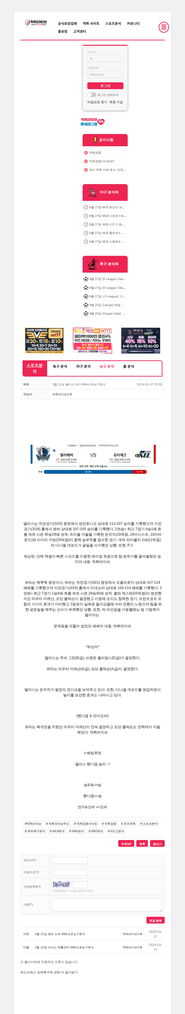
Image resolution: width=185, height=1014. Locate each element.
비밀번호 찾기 (97, 102)
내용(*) (28, 904)
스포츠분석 (113, 23)
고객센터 (79, 31)
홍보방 (62, 31)
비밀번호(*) (31, 872)
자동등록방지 (32, 886)
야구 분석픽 (109, 192)
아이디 (91, 52)
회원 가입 (116, 102)
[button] (60, 394)
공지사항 (106, 139)
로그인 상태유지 (108, 95)
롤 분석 (128, 366)
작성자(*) (29, 860)
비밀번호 (93, 67)
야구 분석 (83, 366)
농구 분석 (107, 366)
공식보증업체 (67, 23)
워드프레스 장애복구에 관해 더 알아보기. (49, 972)
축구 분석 (60, 366)
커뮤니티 (133, 23)
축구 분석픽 (109, 264)
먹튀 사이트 (91, 23)
